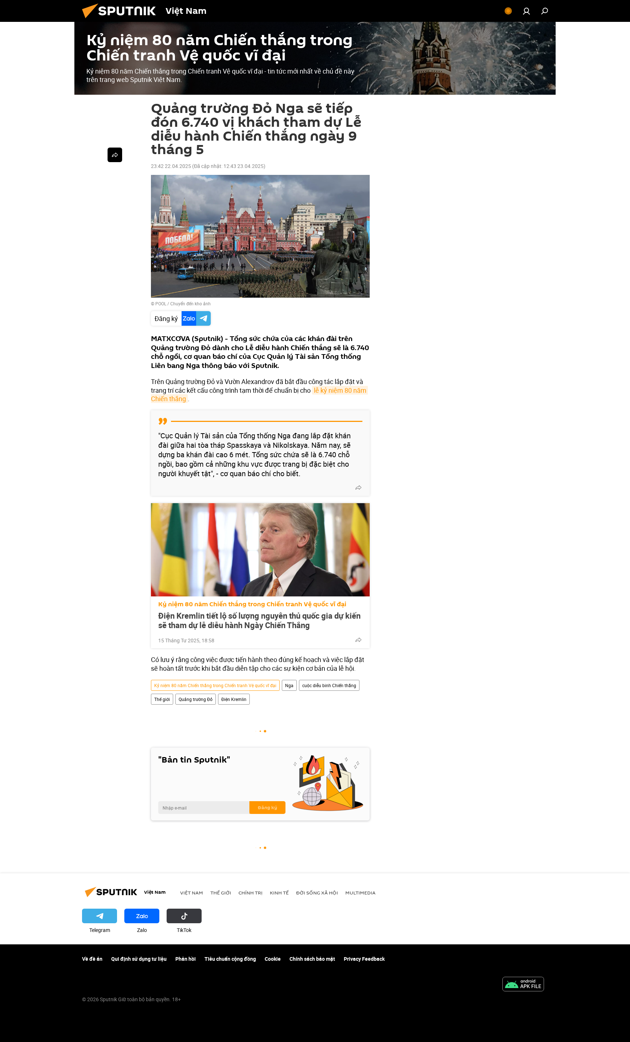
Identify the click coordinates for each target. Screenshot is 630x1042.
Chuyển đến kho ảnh (190, 303)
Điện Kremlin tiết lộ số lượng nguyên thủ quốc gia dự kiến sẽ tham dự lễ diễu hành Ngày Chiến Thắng (259, 620)
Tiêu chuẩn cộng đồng (230, 958)
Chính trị (250, 892)
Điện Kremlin (233, 699)
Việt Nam (191, 892)
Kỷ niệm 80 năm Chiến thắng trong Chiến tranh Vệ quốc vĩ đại (252, 604)
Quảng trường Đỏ (196, 699)
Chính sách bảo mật (312, 958)
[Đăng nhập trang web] (526, 11)
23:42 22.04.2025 (171, 165)
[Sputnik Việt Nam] (122, 19)
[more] (358, 487)
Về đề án (92, 958)
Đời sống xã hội (317, 892)
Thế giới (162, 699)
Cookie (273, 958)
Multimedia (360, 892)
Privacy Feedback (364, 958)
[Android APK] (523, 985)
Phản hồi (185, 958)
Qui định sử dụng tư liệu (139, 958)
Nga (289, 685)
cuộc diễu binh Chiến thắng (329, 685)
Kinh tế (279, 892)
